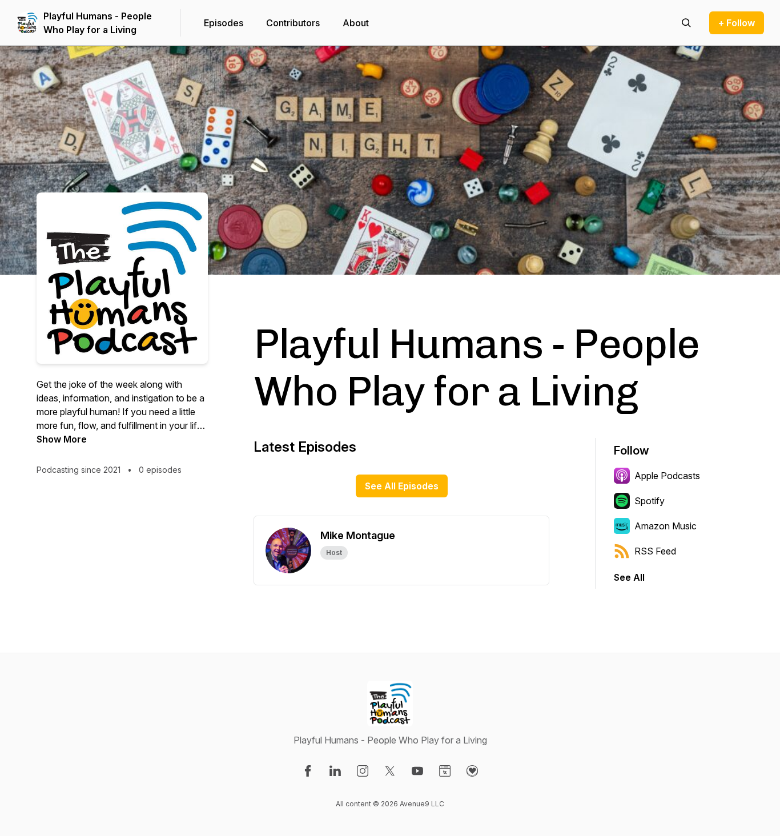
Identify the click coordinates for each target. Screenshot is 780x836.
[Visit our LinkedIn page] (335, 771)
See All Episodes (402, 486)
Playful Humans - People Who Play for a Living (97, 22)
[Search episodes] (686, 23)
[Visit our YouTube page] (417, 771)
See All (629, 577)
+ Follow (736, 23)
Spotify (649, 501)
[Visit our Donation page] (472, 771)
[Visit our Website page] (445, 771)
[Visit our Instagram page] (362, 771)
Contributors (293, 23)
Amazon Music (665, 526)
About (356, 23)
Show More (62, 439)
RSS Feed (655, 551)
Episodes (223, 23)
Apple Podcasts (667, 475)
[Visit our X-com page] (390, 771)
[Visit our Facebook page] (307, 771)
